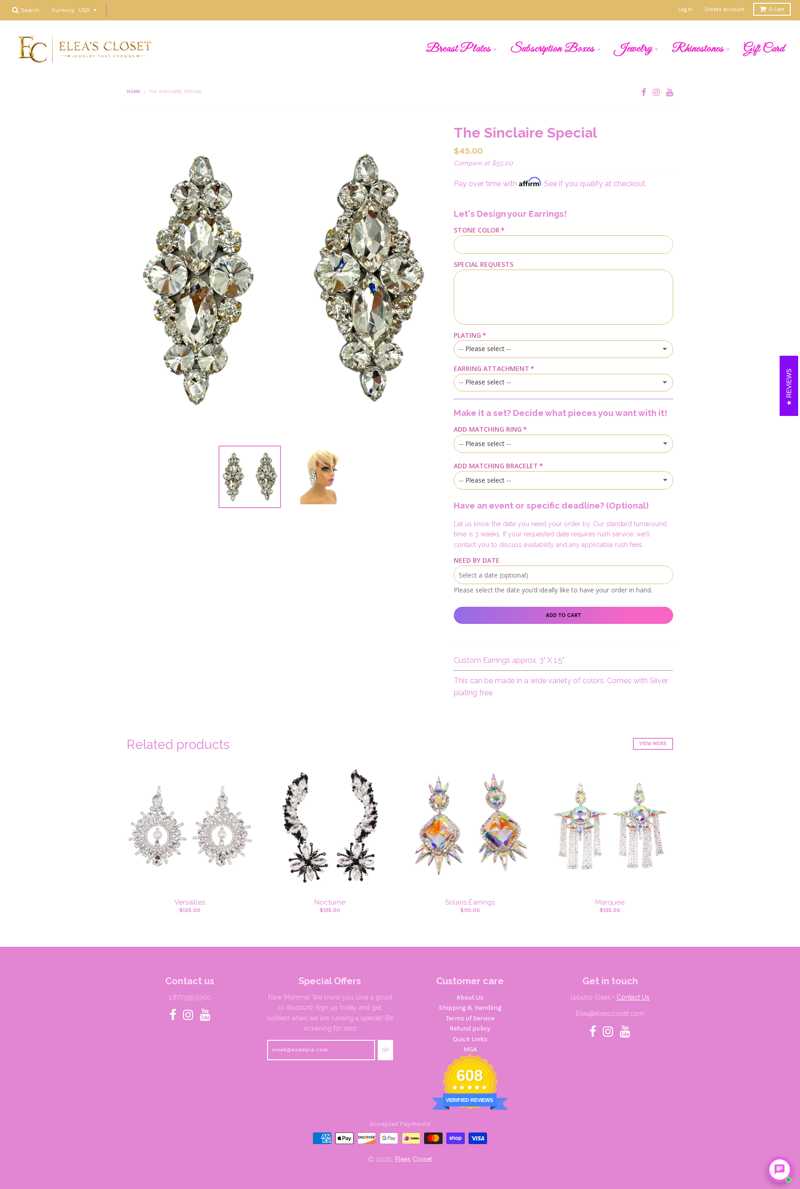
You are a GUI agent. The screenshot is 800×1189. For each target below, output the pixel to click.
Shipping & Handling (470, 1008)
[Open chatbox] (780, 1170)
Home (134, 91)
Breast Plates (458, 48)
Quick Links (470, 1039)
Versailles (190, 902)
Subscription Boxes (552, 48)
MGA (470, 1049)
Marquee (610, 902)
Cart (776, 9)
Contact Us (633, 997)
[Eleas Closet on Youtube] (669, 92)
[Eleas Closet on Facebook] (643, 92)
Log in (685, 9)
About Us (470, 997)
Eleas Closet (413, 1159)
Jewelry (633, 48)
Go (385, 1050)
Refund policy (470, 1028)
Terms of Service (470, 1018)
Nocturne (329, 902)
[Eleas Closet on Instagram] (656, 92)
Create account (724, 9)
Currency (63, 9)
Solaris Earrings (470, 902)
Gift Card (764, 48)
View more (653, 744)
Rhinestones (698, 48)
